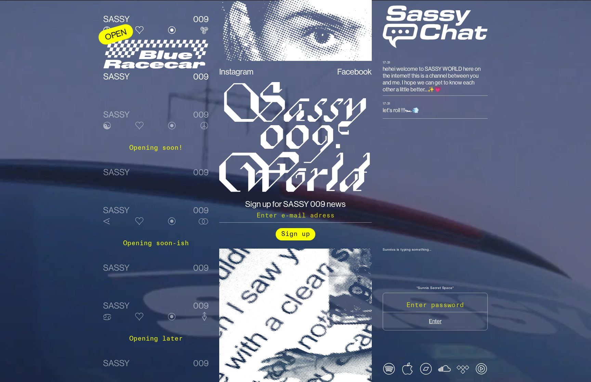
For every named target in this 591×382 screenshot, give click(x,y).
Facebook (354, 71)
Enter (435, 321)
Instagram (236, 71)
